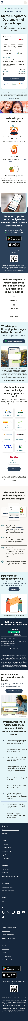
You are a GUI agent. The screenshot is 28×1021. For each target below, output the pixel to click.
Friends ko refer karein (8, 890)
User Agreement (6, 923)
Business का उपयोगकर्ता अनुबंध (9, 927)
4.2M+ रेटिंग (15, 11)
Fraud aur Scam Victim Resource (10, 876)
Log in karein (5, 855)
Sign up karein (5, 858)
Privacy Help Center (7, 941)
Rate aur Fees (5, 869)
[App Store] (14, 245)
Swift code (5, 872)
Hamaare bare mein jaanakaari (10, 830)
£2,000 (13, 46)
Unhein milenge (7, 50)
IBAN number (5, 883)
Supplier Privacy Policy (8, 934)
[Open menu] (25, 2)
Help (3, 901)
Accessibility (5, 949)
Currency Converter (7, 887)
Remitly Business (6, 851)
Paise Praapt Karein (7, 847)
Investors (4, 833)
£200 (5, 46)
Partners (4, 880)
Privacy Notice (6, 931)
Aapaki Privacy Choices (8, 938)
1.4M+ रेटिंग (15, 9)
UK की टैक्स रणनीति (6, 956)
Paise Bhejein (5, 844)
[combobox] (22, 53)
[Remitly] (2, 2)
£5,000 (20, 46)
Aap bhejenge (7, 36)
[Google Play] (14, 238)
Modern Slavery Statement (9, 959)
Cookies (4, 952)
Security (4, 945)
